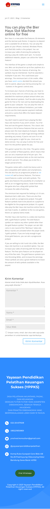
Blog (17, 18)
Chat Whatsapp (25, 473)
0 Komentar (25, 18)
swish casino (17, 81)
